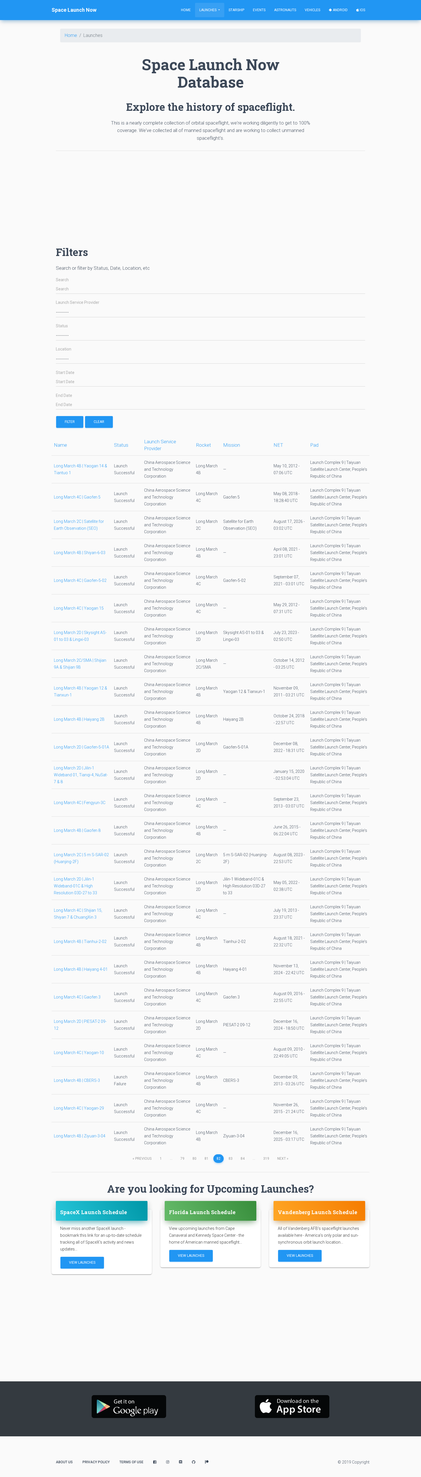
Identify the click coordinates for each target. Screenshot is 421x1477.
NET (278, 445)
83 (231, 1159)
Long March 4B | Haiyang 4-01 (81, 969)
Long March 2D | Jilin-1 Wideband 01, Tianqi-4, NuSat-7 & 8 (81, 775)
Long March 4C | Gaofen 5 (77, 497)
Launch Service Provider (77, 302)
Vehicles (312, 10)
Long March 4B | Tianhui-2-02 (80, 941)
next (282, 1159)
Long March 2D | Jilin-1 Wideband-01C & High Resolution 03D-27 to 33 (75, 886)
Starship (236, 10)
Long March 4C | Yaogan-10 (79, 1052)
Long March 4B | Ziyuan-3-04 (79, 1136)
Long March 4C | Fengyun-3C (79, 802)
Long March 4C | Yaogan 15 (79, 608)
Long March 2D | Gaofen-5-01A (81, 747)
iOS (362, 10)
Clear (99, 422)
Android (340, 10)
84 (243, 1159)
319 (266, 1159)
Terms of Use (131, 1462)
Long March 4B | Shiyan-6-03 (79, 552)
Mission (231, 445)
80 (194, 1159)
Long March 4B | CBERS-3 (77, 1080)
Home (186, 10)
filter (70, 422)
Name (60, 445)
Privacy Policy (96, 1462)
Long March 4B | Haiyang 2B (79, 719)
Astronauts (285, 10)
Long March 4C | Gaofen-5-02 (80, 580)
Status (62, 326)
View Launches (82, 1263)
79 (182, 1159)
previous (142, 1159)
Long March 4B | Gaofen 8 (77, 830)
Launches (208, 10)
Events (259, 10)
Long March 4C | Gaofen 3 (77, 997)
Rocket (203, 445)
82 (219, 1159)
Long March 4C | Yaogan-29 (79, 1108)
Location (63, 349)
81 (206, 1159)
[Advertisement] (210, 195)
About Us (64, 1462)
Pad (314, 445)
